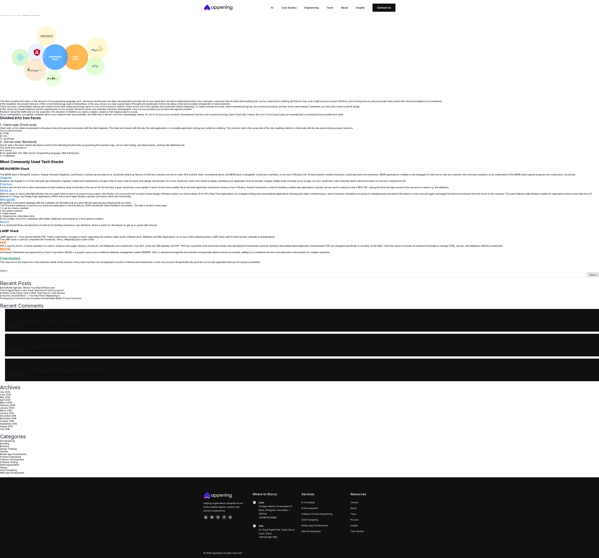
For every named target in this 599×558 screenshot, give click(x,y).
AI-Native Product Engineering (316, 514)
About (344, 7)
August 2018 (6, 426)
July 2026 (5, 392)
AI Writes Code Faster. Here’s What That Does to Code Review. (32, 293)
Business (4, 446)
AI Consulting (308, 502)
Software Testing (9, 462)
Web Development (311, 531)
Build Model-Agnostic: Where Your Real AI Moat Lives (27, 287)
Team (329, 7)
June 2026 (5, 394)
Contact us (384, 7)
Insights (360, 7)
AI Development (309, 508)
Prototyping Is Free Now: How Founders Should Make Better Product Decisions (40, 298)
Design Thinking (8, 449)
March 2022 (6, 410)
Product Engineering (10, 456)
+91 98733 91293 (267, 517)
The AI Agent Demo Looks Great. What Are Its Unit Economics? (32, 290)
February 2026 (7, 405)
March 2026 (6, 402)
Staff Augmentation (9, 464)
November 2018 (8, 418)
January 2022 (7, 413)
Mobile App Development (13, 454)
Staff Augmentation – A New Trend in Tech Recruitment (52, 326)
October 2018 (7, 421)
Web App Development (12, 472)
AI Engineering (7, 441)
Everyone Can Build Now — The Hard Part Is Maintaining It (30, 295)
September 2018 (8, 423)
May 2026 (5, 397)
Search (3, 270)
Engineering (311, 7)
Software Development (12, 459)
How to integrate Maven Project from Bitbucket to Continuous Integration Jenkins (68, 375)
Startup (3, 467)
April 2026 (5, 400)
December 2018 (8, 415)
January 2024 (7, 407)
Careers (354, 502)
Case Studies (289, 7)
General (4, 451)
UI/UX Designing (8, 470)
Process (354, 519)
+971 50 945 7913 (268, 537)
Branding (4, 443)
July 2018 (5, 429)
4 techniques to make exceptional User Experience (53, 350)
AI (272, 7)
